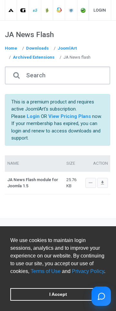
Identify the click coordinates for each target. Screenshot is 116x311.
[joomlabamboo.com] (47, 10)
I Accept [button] (58, 294)
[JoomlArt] (11, 10)
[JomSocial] (59, 10)
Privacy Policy (88, 271)
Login (99, 10)
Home (11, 48)
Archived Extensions (33, 57)
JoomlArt (67, 48)
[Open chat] (101, 296)
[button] (11, 279)
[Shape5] (35, 10)
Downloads (37, 48)
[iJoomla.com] (71, 10)
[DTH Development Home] (83, 10)
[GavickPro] (23, 10)
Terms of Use (46, 271)
